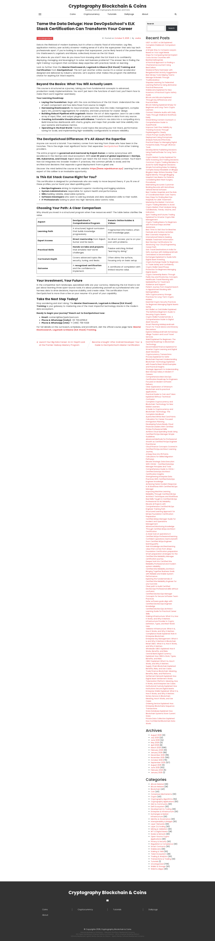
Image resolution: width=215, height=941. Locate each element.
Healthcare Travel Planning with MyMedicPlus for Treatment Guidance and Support (159, 282)
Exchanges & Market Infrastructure (159, 815)
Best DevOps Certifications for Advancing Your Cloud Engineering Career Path (161, 244)
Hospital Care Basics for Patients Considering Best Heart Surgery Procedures (160, 179)
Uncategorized (45, 38)
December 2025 (158, 755)
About (145, 14)
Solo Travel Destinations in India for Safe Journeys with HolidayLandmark (162, 250)
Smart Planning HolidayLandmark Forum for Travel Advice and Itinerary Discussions (162, 327)
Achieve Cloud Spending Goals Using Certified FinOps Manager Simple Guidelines (161, 434)
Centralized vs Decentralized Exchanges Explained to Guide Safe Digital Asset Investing (161, 257)
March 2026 (156, 747)
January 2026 (156, 752)
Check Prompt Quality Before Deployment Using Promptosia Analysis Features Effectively (159, 137)
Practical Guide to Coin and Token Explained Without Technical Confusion (161, 396)
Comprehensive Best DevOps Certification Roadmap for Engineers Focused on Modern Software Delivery (162, 381)
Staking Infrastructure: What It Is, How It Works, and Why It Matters (162, 617)
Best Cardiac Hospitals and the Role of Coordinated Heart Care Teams (161, 193)
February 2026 (157, 750)
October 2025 (157, 760)
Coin (153, 791)
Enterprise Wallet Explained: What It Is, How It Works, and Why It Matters (162, 692)
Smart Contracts (158, 846)
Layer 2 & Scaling (158, 826)
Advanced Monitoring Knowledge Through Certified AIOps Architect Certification (160, 529)
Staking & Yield (157, 851)
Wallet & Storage (158, 866)
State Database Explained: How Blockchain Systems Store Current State (160, 713)
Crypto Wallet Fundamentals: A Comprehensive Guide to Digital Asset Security (160, 319)
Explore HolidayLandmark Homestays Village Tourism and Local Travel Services (162, 334)
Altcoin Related (157, 784)
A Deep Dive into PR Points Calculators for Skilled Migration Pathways (159, 456)
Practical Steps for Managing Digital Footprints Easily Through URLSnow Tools (161, 145)
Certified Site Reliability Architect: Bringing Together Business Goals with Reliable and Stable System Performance (160, 573)
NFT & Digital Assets (159, 831)
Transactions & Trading (161, 859)
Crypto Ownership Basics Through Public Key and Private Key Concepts (162, 275)
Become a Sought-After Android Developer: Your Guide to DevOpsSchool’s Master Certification (116, 343)
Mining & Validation (159, 829)
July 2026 (155, 737)
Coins (73, 14)
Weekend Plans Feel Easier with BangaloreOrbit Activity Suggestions (161, 71)
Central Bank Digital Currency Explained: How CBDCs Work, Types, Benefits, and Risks (161, 656)
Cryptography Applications (162, 801)
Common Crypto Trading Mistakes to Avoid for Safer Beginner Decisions (162, 163)
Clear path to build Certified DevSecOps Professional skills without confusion (162, 589)
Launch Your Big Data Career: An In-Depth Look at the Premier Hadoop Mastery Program (62, 343)
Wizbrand (110, 934)
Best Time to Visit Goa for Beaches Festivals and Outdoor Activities (161, 230)
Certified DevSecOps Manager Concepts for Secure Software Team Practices (162, 596)
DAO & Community (159, 804)
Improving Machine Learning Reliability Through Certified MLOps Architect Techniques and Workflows (162, 494)
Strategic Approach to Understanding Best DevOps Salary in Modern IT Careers (162, 372)
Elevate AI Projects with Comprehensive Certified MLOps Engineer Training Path (160, 506)
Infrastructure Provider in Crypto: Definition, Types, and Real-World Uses (160, 623)
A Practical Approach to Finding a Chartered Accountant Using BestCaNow (160, 65)
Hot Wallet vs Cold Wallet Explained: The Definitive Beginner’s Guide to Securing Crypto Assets (161, 312)
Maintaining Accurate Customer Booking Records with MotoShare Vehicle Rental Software (160, 187)
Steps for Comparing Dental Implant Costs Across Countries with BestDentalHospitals (161, 57)
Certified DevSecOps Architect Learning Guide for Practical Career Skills (161, 611)
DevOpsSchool (111, 146)
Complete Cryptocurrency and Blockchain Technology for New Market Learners (159, 404)
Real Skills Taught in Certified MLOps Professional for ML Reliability (161, 500)
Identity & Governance (161, 819)
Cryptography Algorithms (162, 799)
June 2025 (155, 767)
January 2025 (156, 772)
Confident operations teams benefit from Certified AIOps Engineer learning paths (162, 541)
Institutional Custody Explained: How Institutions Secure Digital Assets (161, 687)
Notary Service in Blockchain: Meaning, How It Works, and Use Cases (159, 698)
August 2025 (156, 765)
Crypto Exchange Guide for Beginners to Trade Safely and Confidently (162, 263)
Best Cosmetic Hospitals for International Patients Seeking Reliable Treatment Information (159, 237)
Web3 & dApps (157, 869)
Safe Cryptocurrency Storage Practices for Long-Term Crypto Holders (160, 297)
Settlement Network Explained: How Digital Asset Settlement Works (161, 677)
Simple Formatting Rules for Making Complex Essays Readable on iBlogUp (162, 168)
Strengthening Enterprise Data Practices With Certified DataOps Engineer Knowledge (160, 479)
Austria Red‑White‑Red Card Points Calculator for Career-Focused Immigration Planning (161, 419)
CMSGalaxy (99, 932)
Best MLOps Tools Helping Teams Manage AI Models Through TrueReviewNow (160, 77)
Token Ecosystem (158, 854)
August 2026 (156, 735)
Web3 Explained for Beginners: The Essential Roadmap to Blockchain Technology (161, 342)
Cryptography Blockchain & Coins (108, 6)
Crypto (154, 796)
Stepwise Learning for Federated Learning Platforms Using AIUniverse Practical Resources (161, 85)
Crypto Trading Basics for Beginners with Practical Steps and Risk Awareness (161, 224)
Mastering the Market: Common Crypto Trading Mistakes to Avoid (160, 203)
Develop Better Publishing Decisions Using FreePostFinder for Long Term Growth (161, 152)
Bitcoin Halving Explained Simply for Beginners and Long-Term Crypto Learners (161, 107)
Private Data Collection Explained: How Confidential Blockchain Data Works (160, 721)
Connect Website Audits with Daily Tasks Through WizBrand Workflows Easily (161, 115)
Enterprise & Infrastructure (162, 811)
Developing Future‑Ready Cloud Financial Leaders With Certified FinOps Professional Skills (159, 426)
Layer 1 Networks (158, 824)
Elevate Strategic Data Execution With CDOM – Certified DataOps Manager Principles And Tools (160, 464)
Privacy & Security (158, 841)
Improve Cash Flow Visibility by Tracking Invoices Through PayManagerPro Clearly (159, 130)
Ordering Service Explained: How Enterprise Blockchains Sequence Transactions (160, 706)
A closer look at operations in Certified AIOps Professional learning (161, 535)
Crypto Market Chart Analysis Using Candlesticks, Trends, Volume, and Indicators (161, 209)
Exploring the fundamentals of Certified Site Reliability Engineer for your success (161, 581)
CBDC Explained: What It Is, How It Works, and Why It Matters (160, 662)
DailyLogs (129, 14)
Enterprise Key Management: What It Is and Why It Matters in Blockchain (162, 639)
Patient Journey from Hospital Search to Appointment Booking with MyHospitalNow (162, 289)
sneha (138, 38)
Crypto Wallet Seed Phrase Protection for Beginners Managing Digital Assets (161, 269)
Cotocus (108, 936)
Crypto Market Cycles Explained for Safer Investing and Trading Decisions (162, 158)
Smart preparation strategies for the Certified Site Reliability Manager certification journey (162, 556)
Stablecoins (156, 849)
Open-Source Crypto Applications (160, 837)
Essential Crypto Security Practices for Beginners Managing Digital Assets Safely (162, 304)
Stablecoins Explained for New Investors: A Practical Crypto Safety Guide (161, 92)
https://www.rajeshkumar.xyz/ (106, 168)
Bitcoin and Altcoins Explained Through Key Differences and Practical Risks (158, 100)
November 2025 (157, 757)
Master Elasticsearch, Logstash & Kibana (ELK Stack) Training (89, 328)
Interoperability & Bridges (161, 821)
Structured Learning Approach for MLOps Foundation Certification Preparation (160, 514)
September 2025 (158, 762)
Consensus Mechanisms (161, 794)
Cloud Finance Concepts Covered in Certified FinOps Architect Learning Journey (161, 449)
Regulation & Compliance (162, 844)
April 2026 (155, 745)
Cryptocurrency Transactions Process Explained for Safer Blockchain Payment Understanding (161, 357)
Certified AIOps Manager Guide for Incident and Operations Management (161, 521)
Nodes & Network (158, 834)
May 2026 (155, 742)
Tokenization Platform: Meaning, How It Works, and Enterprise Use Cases (162, 682)
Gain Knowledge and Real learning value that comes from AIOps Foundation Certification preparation (162, 549)
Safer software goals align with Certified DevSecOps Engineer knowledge (159, 604)
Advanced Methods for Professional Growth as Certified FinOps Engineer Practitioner (161, 441)
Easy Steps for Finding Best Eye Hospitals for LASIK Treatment (159, 198)
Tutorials (112, 14)
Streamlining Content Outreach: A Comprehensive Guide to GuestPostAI (161, 122)
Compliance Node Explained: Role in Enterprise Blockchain (161, 634)
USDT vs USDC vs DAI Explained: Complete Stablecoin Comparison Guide (161, 45)
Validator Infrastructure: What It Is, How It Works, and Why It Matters (160, 629)
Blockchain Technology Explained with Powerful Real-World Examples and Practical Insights (161, 364)
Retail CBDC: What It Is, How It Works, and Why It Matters (161, 644)
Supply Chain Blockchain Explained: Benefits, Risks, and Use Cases (161, 667)
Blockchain (155, 789)
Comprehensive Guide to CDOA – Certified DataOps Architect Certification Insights (160, 471)
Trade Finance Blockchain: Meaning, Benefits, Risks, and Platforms (161, 672)
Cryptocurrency (92, 14)
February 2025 (157, 770)
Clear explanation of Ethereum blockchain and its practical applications (159, 389)
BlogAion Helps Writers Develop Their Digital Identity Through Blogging (161, 173)
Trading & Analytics (159, 856)
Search (150, 23)
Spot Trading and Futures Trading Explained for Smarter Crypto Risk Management (160, 217)
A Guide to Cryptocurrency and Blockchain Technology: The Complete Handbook (159, 411)
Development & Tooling (161, 809)
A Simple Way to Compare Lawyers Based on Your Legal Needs (161, 51)
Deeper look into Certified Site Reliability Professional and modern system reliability (161, 564)
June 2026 (155, 740)
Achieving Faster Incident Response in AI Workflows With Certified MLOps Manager (161, 486)
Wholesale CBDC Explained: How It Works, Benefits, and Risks (160, 649)
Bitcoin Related (157, 786)
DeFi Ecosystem (157, 806)
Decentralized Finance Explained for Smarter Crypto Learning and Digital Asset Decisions (161, 349)
